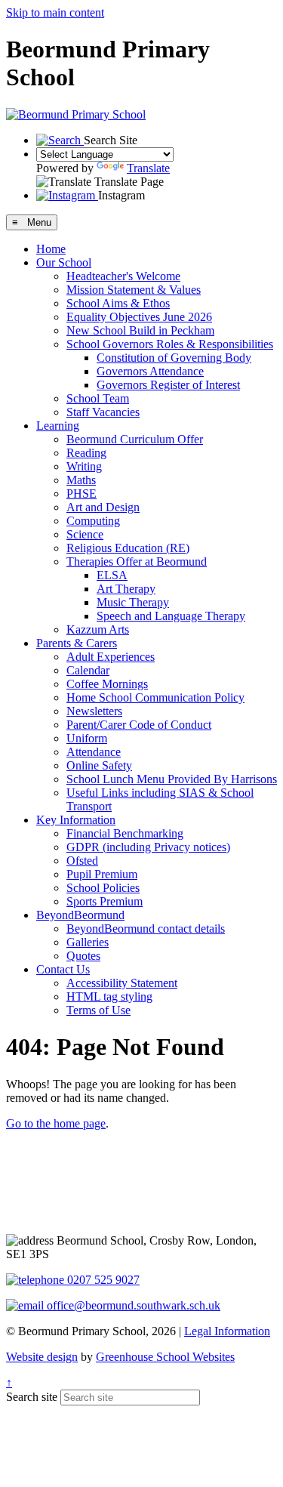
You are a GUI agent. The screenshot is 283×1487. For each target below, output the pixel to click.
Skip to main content (55, 12)
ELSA (112, 575)
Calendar (87, 670)
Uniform (86, 738)
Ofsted (82, 860)
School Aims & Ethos (118, 303)
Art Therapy (126, 588)
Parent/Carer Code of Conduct (138, 724)
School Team (97, 398)
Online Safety (99, 765)
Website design (42, 1356)
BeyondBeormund (80, 915)
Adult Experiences (110, 656)
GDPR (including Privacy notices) (148, 847)
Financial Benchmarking (124, 833)
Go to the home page (56, 1123)
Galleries (87, 942)
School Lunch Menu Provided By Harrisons (171, 779)
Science (84, 534)
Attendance (93, 751)
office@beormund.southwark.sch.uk (132, 1305)
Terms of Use (98, 1010)
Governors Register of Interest (168, 384)
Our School (63, 262)
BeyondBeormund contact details (145, 928)
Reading (86, 452)
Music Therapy (133, 602)
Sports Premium (104, 901)
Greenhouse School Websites (165, 1356)
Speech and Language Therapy (171, 615)
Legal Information (227, 1331)
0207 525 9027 (102, 1279)
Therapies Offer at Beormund (136, 561)
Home (51, 248)
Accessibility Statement (121, 982)
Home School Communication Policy (155, 697)
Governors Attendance (150, 371)
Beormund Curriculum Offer (134, 439)
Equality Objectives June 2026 (139, 316)
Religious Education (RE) (127, 547)
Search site (31, 1396)
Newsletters (94, 711)
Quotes (83, 955)
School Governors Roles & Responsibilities (169, 344)
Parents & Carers (76, 643)
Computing (93, 520)
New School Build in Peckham (140, 330)
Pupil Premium (101, 874)
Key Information (75, 819)
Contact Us (63, 969)
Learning (57, 425)
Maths (81, 480)
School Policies (103, 887)
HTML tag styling (109, 996)
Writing (84, 466)
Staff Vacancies (103, 412)
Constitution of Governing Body (174, 357)
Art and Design (103, 507)
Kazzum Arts (97, 629)
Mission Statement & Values (133, 289)
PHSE (81, 493)
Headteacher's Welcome (123, 276)
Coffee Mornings (107, 683)
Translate (148, 168)
